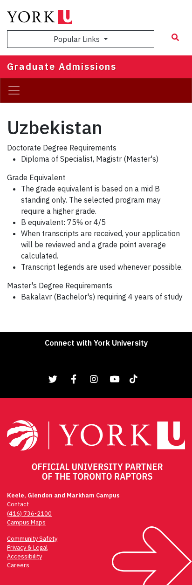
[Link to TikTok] (135, 379)
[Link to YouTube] (114, 379)
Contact (18, 504)
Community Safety (32, 539)
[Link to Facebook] (73, 379)
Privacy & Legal (27, 547)
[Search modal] (175, 37)
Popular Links (78, 39)
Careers (18, 565)
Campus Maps (26, 522)
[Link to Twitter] (53, 379)
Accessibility (24, 556)
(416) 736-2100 (29, 513)
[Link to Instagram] (94, 379)
